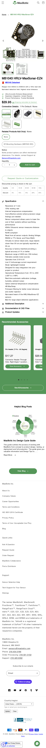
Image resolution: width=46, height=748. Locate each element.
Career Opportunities (10, 502)
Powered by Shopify (22, 734)
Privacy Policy (8, 518)
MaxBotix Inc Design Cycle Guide (20, 441)
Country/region (11, 701)
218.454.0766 (15, 652)
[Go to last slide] (3, 40)
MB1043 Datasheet (12, 82)
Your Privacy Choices (13, 743)
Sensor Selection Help (11, 582)
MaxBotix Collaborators (11, 561)
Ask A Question (8, 545)
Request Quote (8, 550)
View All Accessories (21, 388)
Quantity (5, 161)
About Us (6, 491)
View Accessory (16, 366)
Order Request (8, 555)
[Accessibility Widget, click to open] (3, 744)
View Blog (22, 471)
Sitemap (5, 593)
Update (7, 711)
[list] (23, 349)
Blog (4, 529)
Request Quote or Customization (23, 178)
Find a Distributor (9, 566)
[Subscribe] (37, 673)
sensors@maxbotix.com (19, 649)
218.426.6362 (16, 658)
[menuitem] (9, 69)
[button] (2, 2)
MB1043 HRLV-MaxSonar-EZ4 (22, 14)
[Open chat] (37, 743)
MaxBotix (12, 734)
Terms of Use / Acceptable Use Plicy (16, 523)
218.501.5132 (25, 655)
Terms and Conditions (11, 507)
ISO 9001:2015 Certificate (12, 512)
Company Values (9, 496)
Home (4, 14)
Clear (14, 711)
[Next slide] (42, 40)
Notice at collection (8, 746)
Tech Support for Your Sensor (14, 588)
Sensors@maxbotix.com (11, 158)
